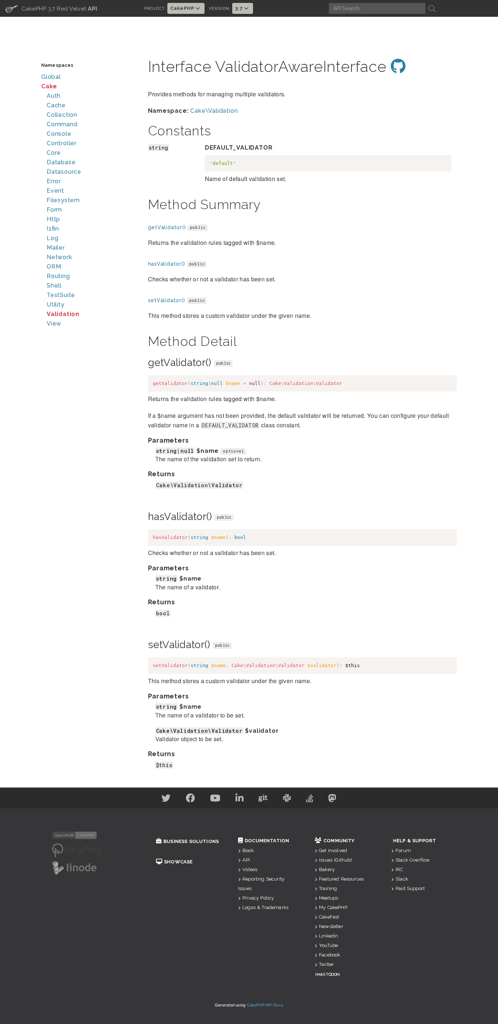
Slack (402, 879)
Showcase (178, 862)
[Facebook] (190, 799)
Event (55, 190)
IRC (399, 869)
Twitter (326, 964)
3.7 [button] (239, 8)
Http (53, 219)
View (54, 323)
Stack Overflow (413, 860)
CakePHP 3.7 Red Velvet (51, 8)
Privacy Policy (258, 898)
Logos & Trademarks (265, 907)
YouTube (328, 945)
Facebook (329, 955)
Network (59, 257)
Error (54, 181)
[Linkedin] (239, 799)
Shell (54, 285)
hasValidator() (166, 264)
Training (328, 888)
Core (54, 152)
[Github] (263, 799)
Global (51, 76)
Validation (63, 314)
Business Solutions (191, 841)
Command (62, 124)
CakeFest (329, 917)
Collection (62, 114)
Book (248, 850)
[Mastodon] (332, 799)
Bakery (327, 869)
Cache (56, 105)
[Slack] (287, 799)
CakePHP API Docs (265, 1005)
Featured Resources (341, 879)
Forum (403, 850)
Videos (249, 869)
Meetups (328, 898)
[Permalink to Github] (398, 67)
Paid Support (410, 888)
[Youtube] (215, 799)
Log (52, 238)
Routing (58, 276)
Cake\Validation (214, 110)
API (246, 860)
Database (61, 162)
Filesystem (63, 200)
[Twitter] (166, 799)
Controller (62, 143)
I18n (53, 228)
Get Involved (333, 850)
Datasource (64, 171)
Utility (56, 304)
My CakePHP (333, 907)
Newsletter (331, 926)
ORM (54, 266)
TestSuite (61, 295)
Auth (54, 95)
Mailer (56, 247)
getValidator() (167, 227)
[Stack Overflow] (310, 799)
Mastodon (328, 974)
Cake (49, 86)
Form (54, 209)
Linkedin (328, 936)
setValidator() (166, 300)
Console (59, 133)
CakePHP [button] (182, 8)
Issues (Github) (335, 860)
